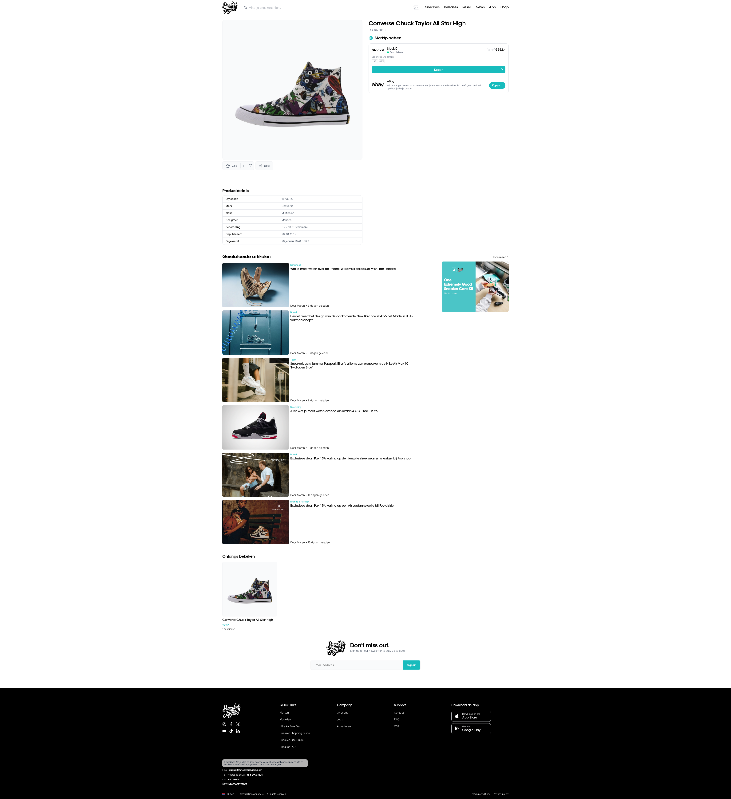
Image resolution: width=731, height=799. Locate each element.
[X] (238, 724)
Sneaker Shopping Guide (295, 733)
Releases (451, 7)
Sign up (412, 665)
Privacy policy (501, 794)
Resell (466, 7)
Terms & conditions (480, 794)
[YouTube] (224, 731)
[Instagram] (224, 724)
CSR (396, 726)
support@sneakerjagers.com (245, 770)
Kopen (468, 69)
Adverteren (344, 726)
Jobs (340, 719)
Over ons (342, 712)
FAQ (396, 719)
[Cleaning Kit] (475, 287)
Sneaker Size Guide (292, 740)
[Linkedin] (238, 731)
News (480, 7)
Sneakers (432, 7)
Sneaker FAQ (288, 746)
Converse (287, 205)
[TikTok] (231, 731)
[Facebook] (231, 724)
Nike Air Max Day (290, 726)
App (492, 7)
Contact (399, 712)
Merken (284, 712)
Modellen (285, 719)
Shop (504, 7)
